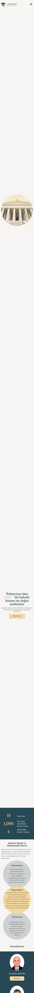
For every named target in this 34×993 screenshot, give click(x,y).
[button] (30, 4)
